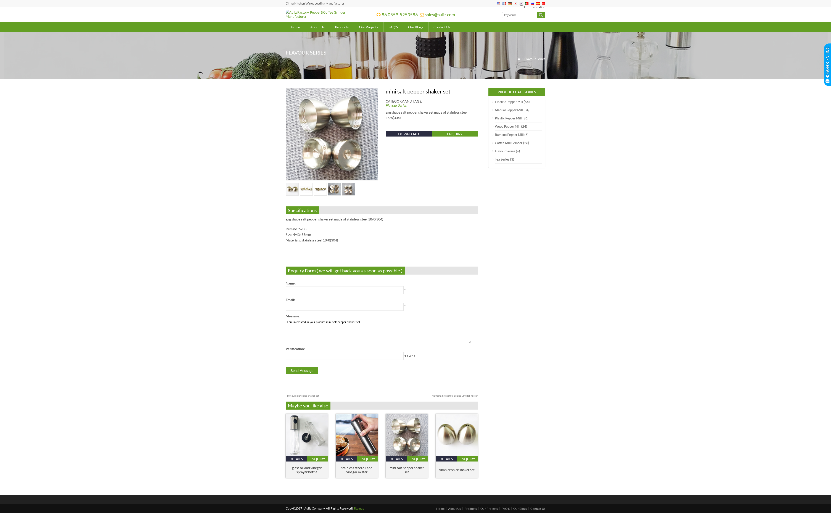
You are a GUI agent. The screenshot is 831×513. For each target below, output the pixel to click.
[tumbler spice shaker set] (457, 455)
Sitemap (358, 508)
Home (295, 27)
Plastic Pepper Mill (508, 118)
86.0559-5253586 (400, 14)
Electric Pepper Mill (509, 102)
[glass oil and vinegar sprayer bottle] (307, 455)
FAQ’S (393, 27)
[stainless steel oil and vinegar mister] (357, 455)
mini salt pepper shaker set (407, 470)
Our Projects (368, 27)
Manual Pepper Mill (509, 110)
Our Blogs (415, 27)
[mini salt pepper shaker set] (407, 455)
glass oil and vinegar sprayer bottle (307, 470)
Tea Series (502, 159)
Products (342, 27)
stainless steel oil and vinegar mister (455, 395)
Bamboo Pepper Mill (509, 135)
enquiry (454, 134)
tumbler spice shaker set (302, 395)
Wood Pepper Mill (507, 126)
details (296, 459)
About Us (317, 27)
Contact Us (441, 27)
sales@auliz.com (440, 14)
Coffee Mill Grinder (508, 143)
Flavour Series (534, 59)
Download (408, 134)
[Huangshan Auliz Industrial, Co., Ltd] (325, 16)
